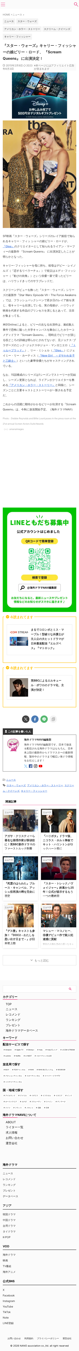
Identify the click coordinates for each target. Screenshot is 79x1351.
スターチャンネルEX (44, 1056)
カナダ (24, 1102)
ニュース (11, 779)
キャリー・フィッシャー (17, 36)
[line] (44, 719)
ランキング (13, 1020)
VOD (6, 1246)
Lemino (8, 1056)
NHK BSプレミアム (45, 1070)
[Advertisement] (39, 470)
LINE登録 (8, 1323)
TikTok (7, 1312)
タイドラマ (9, 1231)
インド (69, 1095)
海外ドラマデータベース (22, 1030)
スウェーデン (36, 1102)
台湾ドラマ (9, 1225)
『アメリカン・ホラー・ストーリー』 (31, 385)
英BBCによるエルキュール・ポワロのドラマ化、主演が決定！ (47, 685)
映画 (5, 1260)
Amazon (8, 1050)
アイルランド (10, 1095)
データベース (10, 1196)
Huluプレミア (52, 1050)
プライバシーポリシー (48, 1338)
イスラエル (47, 1095)
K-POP (6, 1237)
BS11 (7, 1070)
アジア (7, 1205)
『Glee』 (8, 246)
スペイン (49, 1102)
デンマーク (61, 1102)
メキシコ (29, 1108)
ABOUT (11, 1122)
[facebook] (35, 719)
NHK (32, 1070)
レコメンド (13, 1014)
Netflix (18, 1056)
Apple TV (19, 1050)
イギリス (34, 1095)
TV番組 (7, 1266)
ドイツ (7, 1108)
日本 (47, 1108)
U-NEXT (28, 1056)
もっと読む (41, 960)
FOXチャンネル (19, 1070)
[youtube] (41, 766)
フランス (18, 1108)
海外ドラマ (9, 1254)
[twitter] (25, 719)
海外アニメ (9, 1271)
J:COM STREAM (68, 1050)
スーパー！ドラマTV (52, 1076)
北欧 (39, 1108)
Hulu (40, 1050)
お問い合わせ (14, 1138)
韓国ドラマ (9, 1214)
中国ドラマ (9, 1220)
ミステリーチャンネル (13, 1082)
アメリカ (23, 1095)
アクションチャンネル (13, 1076)
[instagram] (36, 766)
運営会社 (11, 1143)
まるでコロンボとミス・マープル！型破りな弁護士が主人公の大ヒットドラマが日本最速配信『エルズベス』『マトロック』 (47, 639)
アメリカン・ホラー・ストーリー (22, 28)
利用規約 (28, 1338)
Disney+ (31, 1050)
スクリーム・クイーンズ (57, 28)
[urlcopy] (53, 719)
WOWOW (61, 1070)
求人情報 (11, 1132)
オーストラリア (11, 1102)
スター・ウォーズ (27, 21)
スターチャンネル (33, 1076)
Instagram (9, 1300)
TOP (9, 1004)
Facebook (9, 1295)
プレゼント (13, 1025)
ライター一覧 (14, 1127)
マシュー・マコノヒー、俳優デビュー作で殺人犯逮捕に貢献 (58, 935)
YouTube (8, 1306)
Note (6, 1317)
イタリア (59, 1095)
